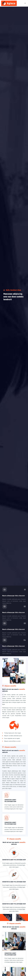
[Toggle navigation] (25, 3)
